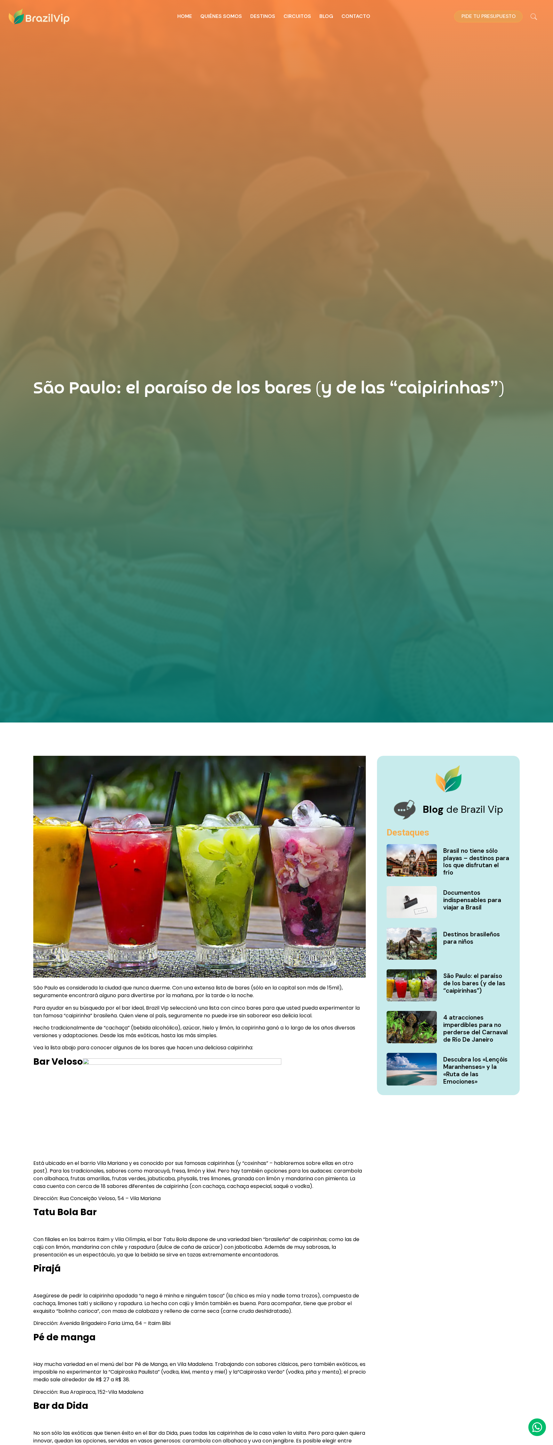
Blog (326, 16)
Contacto (355, 16)
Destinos (262, 16)
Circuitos (297, 16)
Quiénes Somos (221, 16)
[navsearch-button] (533, 17)
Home (184, 16)
